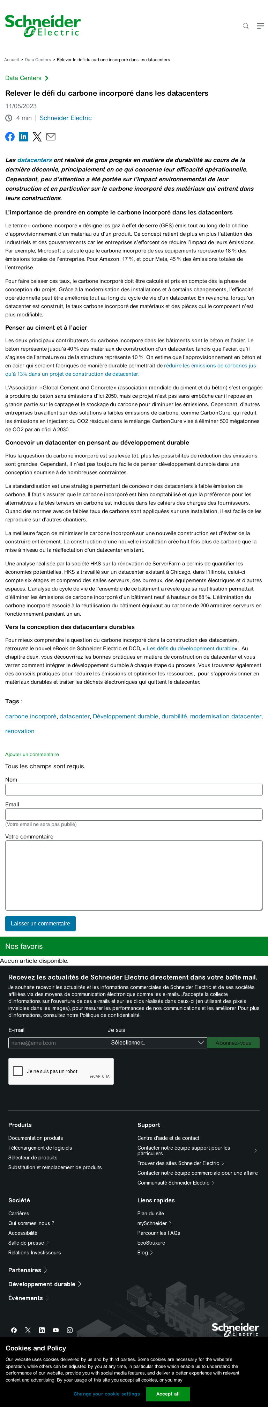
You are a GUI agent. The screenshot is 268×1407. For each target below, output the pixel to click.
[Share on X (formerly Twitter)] (37, 138)
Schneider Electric (66, 118)
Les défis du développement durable (190, 648)
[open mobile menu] (260, 26)
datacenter (75, 716)
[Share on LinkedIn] (23, 138)
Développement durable (125, 716)
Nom (11, 779)
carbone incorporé (31, 716)
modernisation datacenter (225, 716)
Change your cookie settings (107, 1394)
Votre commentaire (29, 836)
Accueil (11, 59)
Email (12, 804)
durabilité (174, 716)
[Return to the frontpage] (40, 26)
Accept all (168, 1394)
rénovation (20, 730)
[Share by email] (50, 138)
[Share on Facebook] (10, 138)
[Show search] (245, 26)
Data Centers (38, 59)
